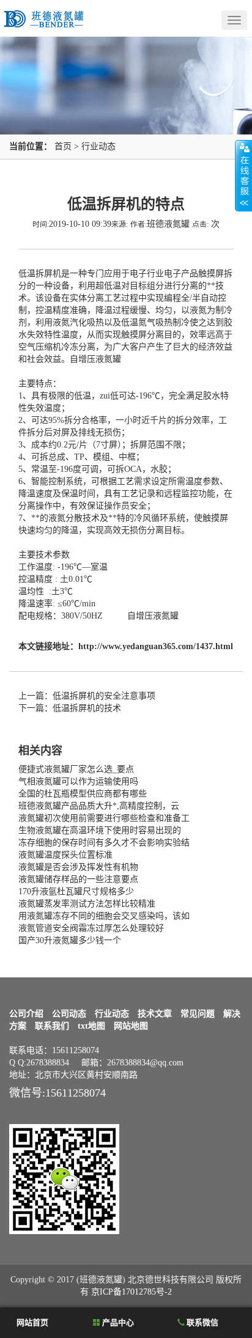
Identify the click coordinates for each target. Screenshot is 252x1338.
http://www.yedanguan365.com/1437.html (155, 646)
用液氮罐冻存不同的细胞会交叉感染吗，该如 (104, 916)
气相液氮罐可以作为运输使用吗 (78, 781)
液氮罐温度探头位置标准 (65, 854)
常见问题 (197, 1013)
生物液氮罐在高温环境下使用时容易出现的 (99, 830)
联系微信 (201, 1322)
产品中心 (117, 1322)
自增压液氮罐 (95, 359)
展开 (243, 175)
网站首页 (31, 1322)
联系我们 (52, 1026)
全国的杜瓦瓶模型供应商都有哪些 (82, 793)
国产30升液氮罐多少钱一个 (69, 940)
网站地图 (131, 1026)
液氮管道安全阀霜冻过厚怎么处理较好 (91, 928)
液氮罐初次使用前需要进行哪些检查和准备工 (104, 818)
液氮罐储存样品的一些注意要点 (78, 879)
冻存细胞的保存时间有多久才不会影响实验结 (104, 842)
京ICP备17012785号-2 (131, 1291)
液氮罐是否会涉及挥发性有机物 (78, 867)
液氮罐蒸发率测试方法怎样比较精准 (86, 903)
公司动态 (69, 1013)
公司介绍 (26, 1013)
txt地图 (91, 1026)
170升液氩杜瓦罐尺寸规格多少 (76, 891)
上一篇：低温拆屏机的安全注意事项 (86, 695)
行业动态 (98, 146)
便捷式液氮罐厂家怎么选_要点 (76, 769)
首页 (63, 146)
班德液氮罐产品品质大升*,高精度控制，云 (98, 806)
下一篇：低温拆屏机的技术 (69, 708)
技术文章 (155, 1013)
